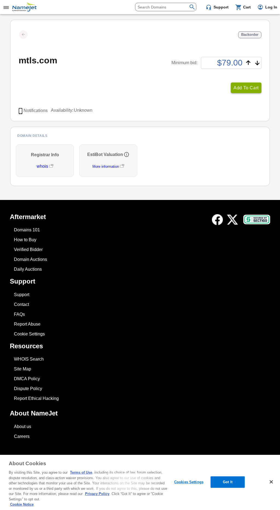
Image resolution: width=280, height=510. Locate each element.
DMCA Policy (27, 378)
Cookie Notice (22, 504)
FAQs (19, 314)
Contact (21, 304)
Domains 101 (27, 230)
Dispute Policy (28, 388)
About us (22, 426)
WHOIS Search (29, 359)
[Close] (271, 482)
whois (43, 166)
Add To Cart (246, 88)
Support (21, 294)
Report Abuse (27, 324)
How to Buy (25, 239)
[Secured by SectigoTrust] (257, 219)
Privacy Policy (97, 494)
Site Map (22, 369)
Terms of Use (81, 472)
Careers (22, 436)
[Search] (192, 6)
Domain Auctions (30, 259)
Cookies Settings (188, 482)
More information (105, 166)
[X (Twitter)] (232, 219)
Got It (227, 482)
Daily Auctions (28, 269)
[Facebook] (217, 219)
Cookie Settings (29, 334)
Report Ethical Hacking (36, 398)
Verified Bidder (28, 249)
